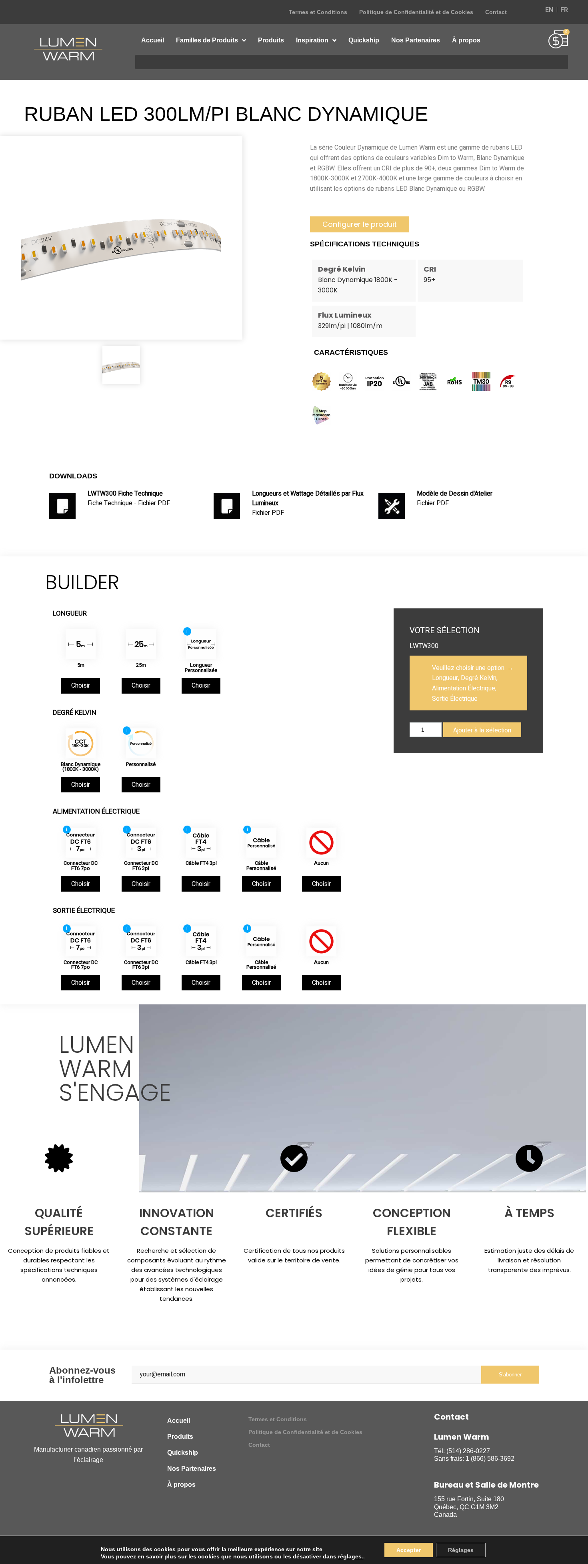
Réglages (461, 1550)
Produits (271, 40)
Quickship (363, 40)
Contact (496, 12)
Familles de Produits (207, 40)
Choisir (80, 685)
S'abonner (510, 1375)
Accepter (408, 1550)
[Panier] (558, 40)
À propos (466, 40)
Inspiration (312, 40)
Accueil (152, 40)
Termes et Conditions (318, 12)
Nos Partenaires (415, 40)
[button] (359, 224)
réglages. (350, 1556)
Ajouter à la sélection (482, 730)
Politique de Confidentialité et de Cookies (416, 12)
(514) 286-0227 (468, 1451)
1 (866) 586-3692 (490, 1458)
